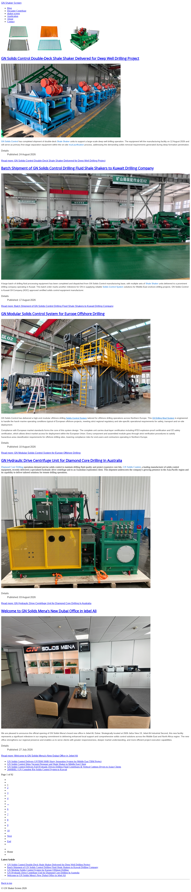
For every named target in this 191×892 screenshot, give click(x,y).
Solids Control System (113, 287)
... (8, 804)
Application (12, 16)
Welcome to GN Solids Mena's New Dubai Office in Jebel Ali (49, 610)
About (10, 19)
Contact (10, 21)
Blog (9, 8)
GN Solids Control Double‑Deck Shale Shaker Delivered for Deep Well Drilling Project (70, 58)
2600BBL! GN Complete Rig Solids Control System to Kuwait (37, 769)
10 (8, 830)
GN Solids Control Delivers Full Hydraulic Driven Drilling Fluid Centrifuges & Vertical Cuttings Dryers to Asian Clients (64, 767)
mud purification (76, 144)
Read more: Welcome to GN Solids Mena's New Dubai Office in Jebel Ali (39, 755)
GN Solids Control (9, 141)
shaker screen (13, 13)
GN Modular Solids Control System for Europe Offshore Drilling (53, 313)
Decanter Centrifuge (16, 11)
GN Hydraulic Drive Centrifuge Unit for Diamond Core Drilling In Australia (61, 460)
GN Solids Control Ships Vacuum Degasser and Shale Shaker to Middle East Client (46, 764)
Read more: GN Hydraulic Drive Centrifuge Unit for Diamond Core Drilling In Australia (46, 603)
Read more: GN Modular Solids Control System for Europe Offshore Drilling (41, 453)
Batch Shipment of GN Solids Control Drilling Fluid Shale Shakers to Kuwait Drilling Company (77, 168)
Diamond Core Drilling (12, 467)
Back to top (6, 883)
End (9, 841)
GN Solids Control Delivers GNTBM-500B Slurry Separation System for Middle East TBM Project (54, 761)
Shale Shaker (63, 141)
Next (9, 836)
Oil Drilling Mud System (163, 418)
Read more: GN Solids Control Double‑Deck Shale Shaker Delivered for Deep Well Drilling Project (53, 160)
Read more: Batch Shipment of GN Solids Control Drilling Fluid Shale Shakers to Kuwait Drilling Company (57, 306)
